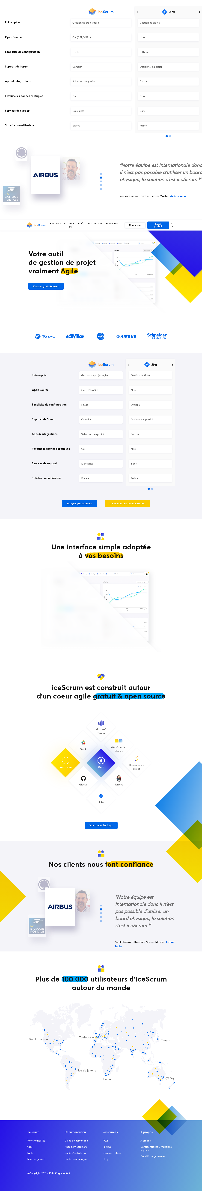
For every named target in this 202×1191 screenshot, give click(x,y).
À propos (145, 1140)
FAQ (105, 1140)
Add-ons (71, 225)
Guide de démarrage (76, 1140)
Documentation (95, 223)
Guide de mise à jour (76, 1159)
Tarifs (81, 223)
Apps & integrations (76, 1146)
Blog (105, 1159)
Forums (107, 1146)
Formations (112, 223)
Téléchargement (36, 1159)
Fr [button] (172, 223)
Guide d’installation (76, 1152)
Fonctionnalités (58, 223)
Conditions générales (152, 1156)
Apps (30, 1146)
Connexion (135, 225)
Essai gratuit (158, 225)
